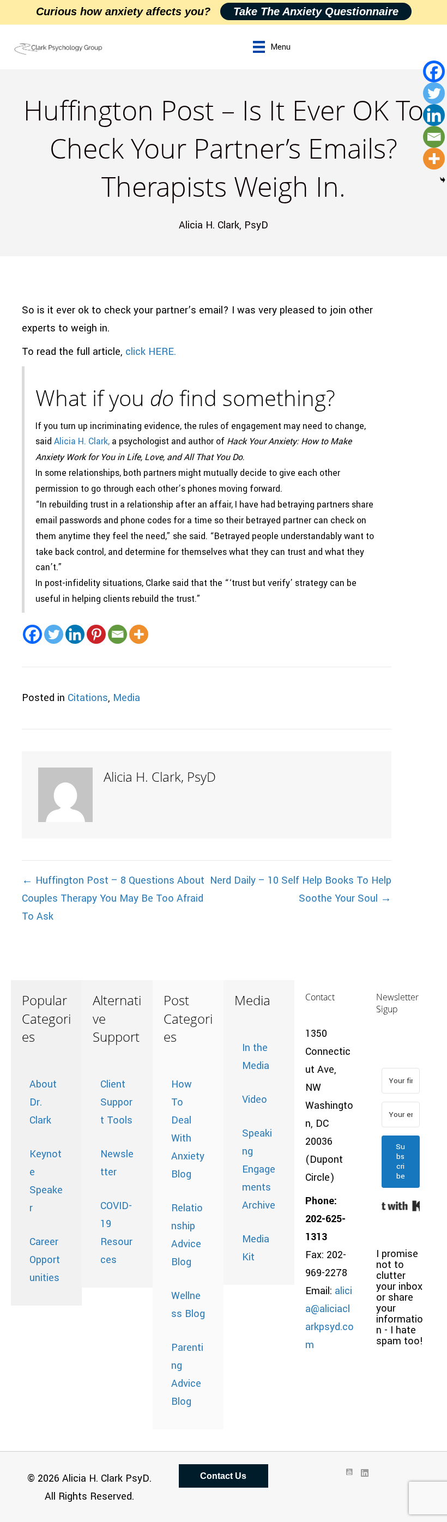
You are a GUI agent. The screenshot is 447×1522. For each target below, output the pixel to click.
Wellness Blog (188, 1305)
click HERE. (150, 352)
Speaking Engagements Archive (258, 1169)
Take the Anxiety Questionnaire (315, 11)
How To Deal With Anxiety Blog (187, 1129)
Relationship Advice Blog (187, 1235)
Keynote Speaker (46, 1181)
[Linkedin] (74, 634)
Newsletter (117, 1163)
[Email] (117, 634)
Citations (88, 698)
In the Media (255, 1057)
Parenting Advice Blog (187, 1374)
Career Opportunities (44, 1260)
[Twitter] (53, 634)
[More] (138, 634)
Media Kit (255, 1248)
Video (254, 1099)
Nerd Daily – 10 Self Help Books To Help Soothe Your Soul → (300, 889)
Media (126, 698)
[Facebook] (32, 634)
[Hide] (442, 180)
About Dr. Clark (43, 1102)
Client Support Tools (116, 1102)
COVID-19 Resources (116, 1233)
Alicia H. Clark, (82, 442)
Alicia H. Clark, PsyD (223, 225)
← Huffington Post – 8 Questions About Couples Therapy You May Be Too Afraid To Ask (113, 898)
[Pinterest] (96, 634)
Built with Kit (401, 1206)
